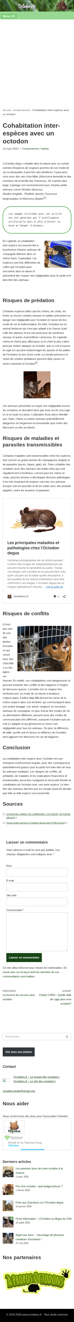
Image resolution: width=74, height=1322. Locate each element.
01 (45, 198)
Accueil (7, 110)
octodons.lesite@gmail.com (19, 1090)
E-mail (10, 880)
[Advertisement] (37, 58)
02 (36, 363)
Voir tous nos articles (18, 1051)
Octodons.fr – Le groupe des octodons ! (36, 1076)
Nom (9, 865)
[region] (37, 1291)
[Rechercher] (67, 1036)
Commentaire (15, 910)
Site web (11, 895)
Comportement (21, 110)
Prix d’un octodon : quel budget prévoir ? (39, 1186)
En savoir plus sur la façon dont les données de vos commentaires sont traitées (35, 972)
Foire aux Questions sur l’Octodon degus (40, 1202)
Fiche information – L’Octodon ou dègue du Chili (43, 1218)
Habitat (45, 148)
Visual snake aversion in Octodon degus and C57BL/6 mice (35, 823)
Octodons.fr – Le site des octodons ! (34, 1081)
